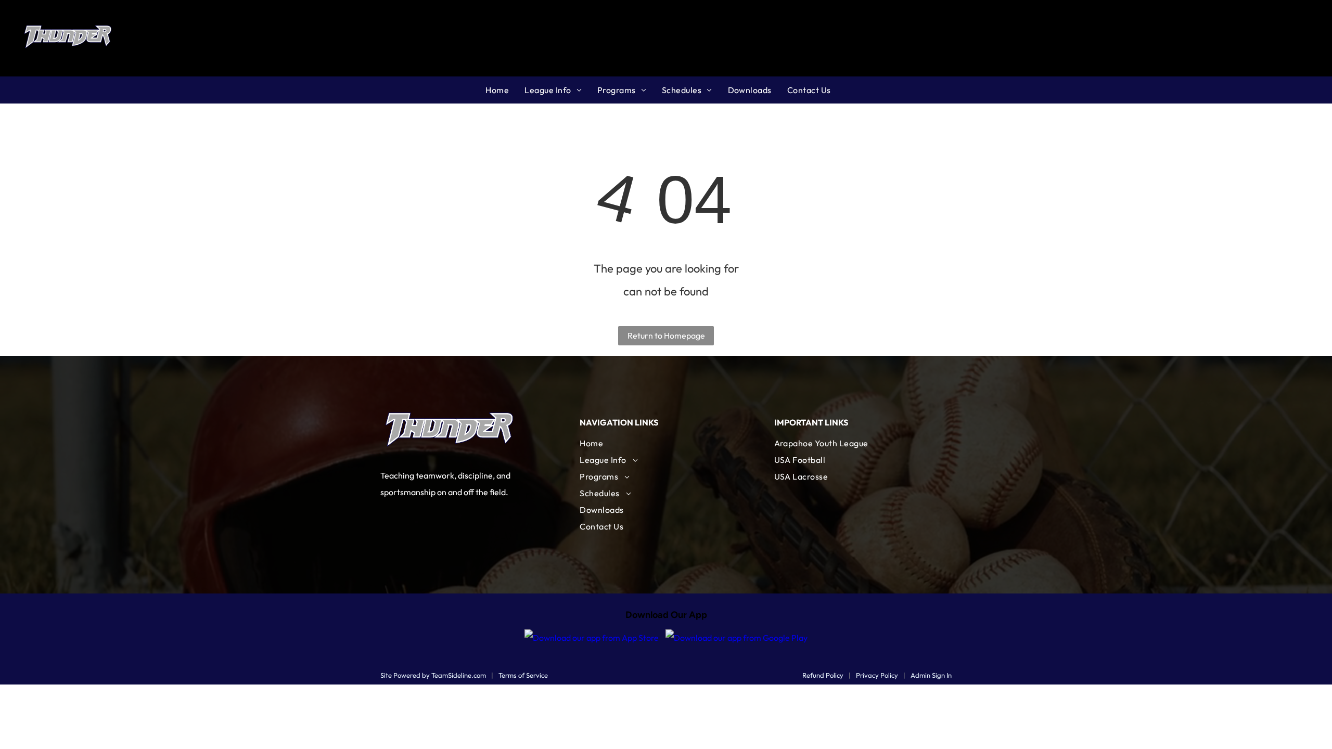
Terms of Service (523, 675)
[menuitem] (504, 90)
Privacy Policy (877, 675)
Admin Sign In (931, 675)
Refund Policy (822, 675)
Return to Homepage (666, 335)
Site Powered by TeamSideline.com (433, 675)
